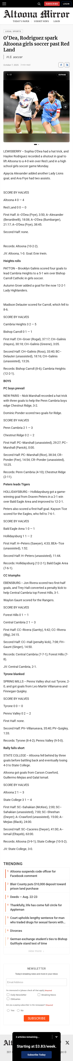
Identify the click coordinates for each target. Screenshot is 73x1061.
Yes (12, 1010)
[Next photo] (65, 106)
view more (35, 951)
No (22, 1010)
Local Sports (13, 31)
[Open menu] (4, 4)
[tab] (35, 144)
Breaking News (48, 995)
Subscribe (52, 4)
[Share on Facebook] (60, 65)
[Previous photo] (7, 106)
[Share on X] (67, 65)
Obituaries (15, 999)
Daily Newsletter (18, 995)
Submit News (41, 21)
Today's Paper (21, 21)
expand (62, 75)
